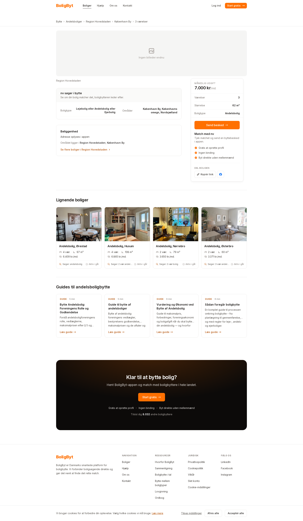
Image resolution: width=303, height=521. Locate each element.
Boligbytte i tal (163, 474)
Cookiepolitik (195, 468)
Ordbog (159, 497)
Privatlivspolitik (196, 461)
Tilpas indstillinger (191, 513)
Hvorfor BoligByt (164, 461)
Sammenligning (163, 468)
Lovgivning (161, 491)
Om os (125, 474)
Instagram (226, 474)
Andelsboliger (74, 21)
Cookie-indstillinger (199, 487)
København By (123, 21)
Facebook (227, 468)
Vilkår (191, 474)
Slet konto (194, 480)
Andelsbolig (232, 113)
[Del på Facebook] (220, 174)
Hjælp (125, 468)
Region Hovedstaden (98, 21)
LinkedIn (226, 461)
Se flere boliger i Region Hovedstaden (83, 149)
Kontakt (126, 480)
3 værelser (141, 21)
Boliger (126, 461)
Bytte (59, 21)
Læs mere (157, 513)
